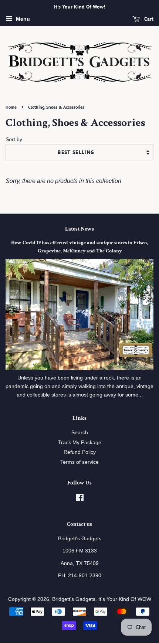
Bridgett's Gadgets (73, 599)
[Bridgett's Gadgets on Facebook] (79, 499)
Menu (22, 19)
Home (11, 107)
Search (79, 432)
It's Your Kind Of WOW (124, 599)
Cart (148, 19)
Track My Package (79, 442)
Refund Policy (80, 452)
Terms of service (79, 462)
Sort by (14, 139)
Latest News (79, 228)
